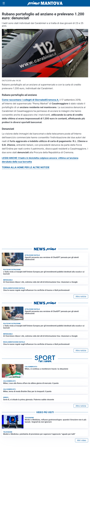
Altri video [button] (81, 440)
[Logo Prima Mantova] (45, 3)
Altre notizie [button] (81, 296)
